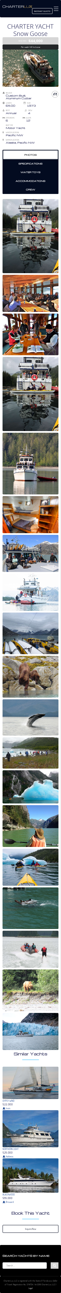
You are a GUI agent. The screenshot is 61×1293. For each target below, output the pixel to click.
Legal (30, 1288)
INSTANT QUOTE (42, 11)
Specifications (30, 163)
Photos (30, 154)
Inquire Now (30, 1228)
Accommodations (30, 180)
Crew (30, 189)
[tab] (30, 154)
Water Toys (30, 172)
